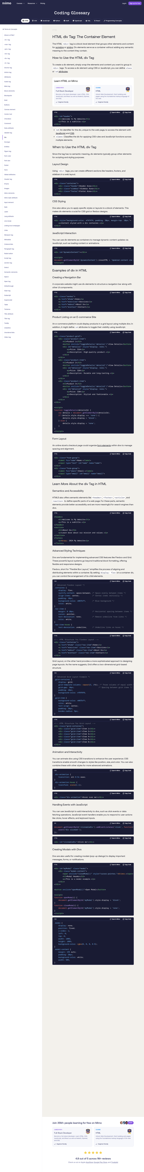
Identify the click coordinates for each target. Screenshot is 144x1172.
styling (70, 47)
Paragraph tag (9, 249)
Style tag (7, 291)
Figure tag (7, 151)
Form (6, 170)
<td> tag (7, 54)
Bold (5, 100)
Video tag (7, 337)
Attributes (7, 77)
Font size (7, 160)
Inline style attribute (10, 198)
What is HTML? (9, 35)
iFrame (6, 184)
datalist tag (8, 133)
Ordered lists (8, 244)
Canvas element (9, 109)
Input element (9, 202)
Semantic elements (10, 272)
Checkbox (7, 119)
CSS (72, 133)
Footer (6, 165)
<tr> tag (6, 63)
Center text (8, 114)
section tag (8, 263)
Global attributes (9, 174)
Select (6, 267)
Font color (7, 156)
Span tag (7, 281)
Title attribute (8, 314)
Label (6, 212)
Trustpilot (114, 1162)
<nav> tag (7, 44)
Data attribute (9, 128)
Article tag (7, 72)
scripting (60, 47)
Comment (7, 123)
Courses (19, 3)
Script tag (7, 258)
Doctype (7, 142)
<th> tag (7, 58)
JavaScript (60, 133)
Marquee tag (8, 235)
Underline (7, 328)
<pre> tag (7, 49)
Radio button (8, 253)
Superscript (8, 300)
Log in (124, 3)
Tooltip (6, 323)
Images (6, 188)
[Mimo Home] (7, 3)
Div (5, 137)
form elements (104, 445)
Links (6, 230)
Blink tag (7, 86)
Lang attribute (9, 216)
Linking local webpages (12, 225)
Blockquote (8, 95)
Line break (7, 221)
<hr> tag (7, 40)
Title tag (7, 318)
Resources (31, 3)
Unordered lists (9, 332)
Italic (5, 207)
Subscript (7, 295)
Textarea (7, 309)
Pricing (42, 3)
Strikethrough (8, 286)
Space (6, 277)
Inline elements (9, 193)
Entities (6, 147)
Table (6, 304)
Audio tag (7, 81)
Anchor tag (8, 68)
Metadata (7, 239)
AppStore (89, 1162)
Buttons (6, 105)
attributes (63, 71)
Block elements (9, 91)
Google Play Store (100, 1162)
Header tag (8, 179)
